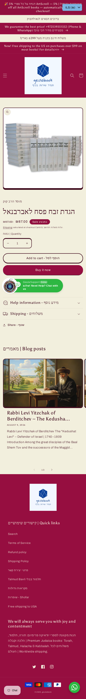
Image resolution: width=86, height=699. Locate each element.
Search (13, 533)
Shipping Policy (18, 561)
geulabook (46, 692)
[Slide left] (34, 469)
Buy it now (43, 270)
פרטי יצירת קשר (18, 570)
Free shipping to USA (22, 606)
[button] (5, 75)
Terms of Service (19, 542)
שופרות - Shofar (18, 597)
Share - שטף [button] (16, 324)
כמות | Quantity (12, 233)
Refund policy (17, 552)
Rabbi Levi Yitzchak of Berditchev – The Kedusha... (38, 416)
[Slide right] (51, 469)
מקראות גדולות (18, 588)
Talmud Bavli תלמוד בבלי (24, 579)
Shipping (7, 227)
